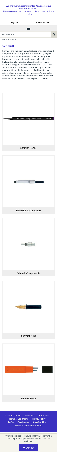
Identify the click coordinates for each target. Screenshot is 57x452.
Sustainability (39, 422)
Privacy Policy (38, 418)
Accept (30, 447)
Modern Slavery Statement (28, 425)
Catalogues (23, 422)
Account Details (13, 415)
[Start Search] (54, 34)
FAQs (11, 422)
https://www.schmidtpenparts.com (29, 78)
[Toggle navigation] (28, 28)
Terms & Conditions (18, 418)
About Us (29, 415)
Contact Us (43, 415)
